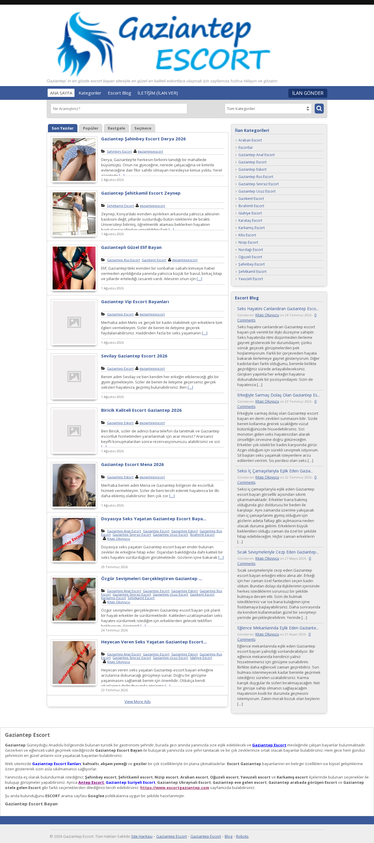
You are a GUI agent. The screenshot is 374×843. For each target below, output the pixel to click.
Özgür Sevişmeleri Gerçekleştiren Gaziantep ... (151, 578)
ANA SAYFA (61, 93)
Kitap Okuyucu (118, 538)
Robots (242, 836)
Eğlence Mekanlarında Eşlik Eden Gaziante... (278, 628)
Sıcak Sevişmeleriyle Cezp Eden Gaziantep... (277, 552)
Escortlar (245, 147)
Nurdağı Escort (250, 249)
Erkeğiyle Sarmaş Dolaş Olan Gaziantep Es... (278, 395)
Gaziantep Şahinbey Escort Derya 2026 (143, 139)
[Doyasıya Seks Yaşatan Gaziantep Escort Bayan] (74, 561)
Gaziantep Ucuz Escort (170, 534)
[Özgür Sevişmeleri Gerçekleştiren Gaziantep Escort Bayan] (74, 621)
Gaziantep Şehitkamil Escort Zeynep (141, 193)
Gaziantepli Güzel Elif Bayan (131, 247)
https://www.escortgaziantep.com (174, 787)
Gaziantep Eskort (120, 422)
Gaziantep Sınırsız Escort (131, 534)
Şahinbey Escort (119, 151)
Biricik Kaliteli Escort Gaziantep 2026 (141, 410)
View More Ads (137, 701)
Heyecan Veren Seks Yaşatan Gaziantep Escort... (154, 642)
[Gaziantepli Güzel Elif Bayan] (74, 290)
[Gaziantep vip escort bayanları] (74, 344)
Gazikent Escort (154, 260)
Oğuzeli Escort (250, 257)
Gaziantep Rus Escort (123, 260)
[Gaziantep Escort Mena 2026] (74, 507)
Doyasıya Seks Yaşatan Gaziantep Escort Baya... (153, 518)
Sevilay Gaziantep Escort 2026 (134, 356)
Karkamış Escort (113, 598)
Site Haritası (142, 836)
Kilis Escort (247, 235)
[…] (121, 175)
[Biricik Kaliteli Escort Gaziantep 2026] (74, 453)
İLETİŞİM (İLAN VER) (158, 93)
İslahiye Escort (201, 657)
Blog (228, 836)
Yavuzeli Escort (250, 279)
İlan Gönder (307, 93)
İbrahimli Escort (202, 534)
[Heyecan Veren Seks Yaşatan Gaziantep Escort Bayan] (74, 684)
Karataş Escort (250, 220)
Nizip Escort (248, 242)
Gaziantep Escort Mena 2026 (132, 464)
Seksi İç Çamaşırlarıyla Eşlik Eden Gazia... (275, 471)
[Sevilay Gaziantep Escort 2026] (74, 399)
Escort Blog (119, 93)
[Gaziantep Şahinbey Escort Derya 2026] (74, 181)
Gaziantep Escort (120, 314)
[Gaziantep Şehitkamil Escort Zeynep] (74, 236)
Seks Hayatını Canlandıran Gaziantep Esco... (278, 308)
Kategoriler (90, 93)
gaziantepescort (150, 151)
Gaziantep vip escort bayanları (135, 301)
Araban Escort (250, 140)
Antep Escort (91, 782)
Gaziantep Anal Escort (124, 531)
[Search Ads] (319, 109)
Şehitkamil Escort (120, 205)
